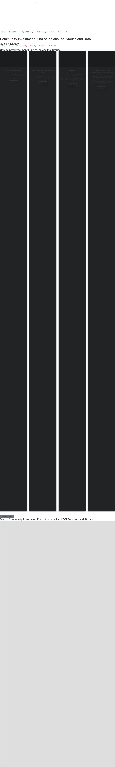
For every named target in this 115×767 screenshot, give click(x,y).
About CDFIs (13, 32)
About (3, 32)
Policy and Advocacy (26, 32)
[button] (7, 516)
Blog (67, 32)
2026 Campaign (41, 32)
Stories (60, 32)
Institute (52, 32)
